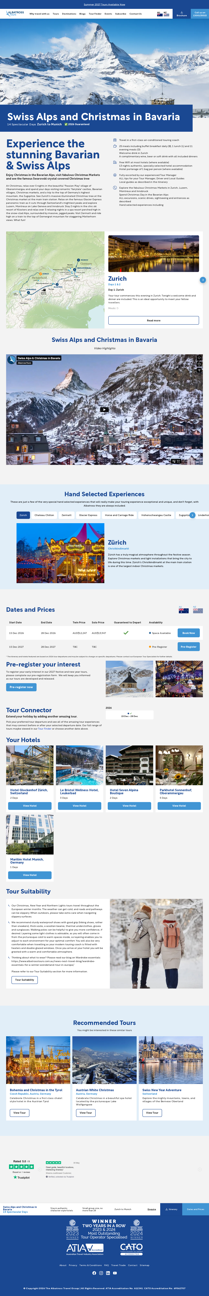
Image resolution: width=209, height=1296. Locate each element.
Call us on (200, 12)
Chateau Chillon (44, 515)
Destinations (69, 13)
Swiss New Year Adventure (161, 1089)
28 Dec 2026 (48, 633)
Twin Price (79, 622)
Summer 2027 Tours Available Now (104, 4)
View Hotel (30, 805)
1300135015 (200, 15)
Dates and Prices (195, 1209)
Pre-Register (188, 646)
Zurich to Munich (34, 124)
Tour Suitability (24, 979)
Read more (153, 320)
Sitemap (144, 1265)
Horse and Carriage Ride (119, 515)
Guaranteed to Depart (127, 622)
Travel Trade (118, 1265)
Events (108, 13)
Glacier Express (88, 515)
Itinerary (173, 1209)
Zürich (23, 515)
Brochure (182, 15)
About (63, 1265)
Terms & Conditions (90, 1265)
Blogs (82, 13)
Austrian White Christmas (95, 1089)
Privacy (73, 1265)
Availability (156, 622)
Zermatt (66, 515)
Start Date (15, 622)
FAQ (106, 1265)
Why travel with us (39, 13)
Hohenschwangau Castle (156, 515)
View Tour (19, 1112)
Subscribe (120, 13)
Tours (56, 13)
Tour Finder (95, 13)
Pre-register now (21, 687)
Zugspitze (184, 515)
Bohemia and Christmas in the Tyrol (36, 1089)
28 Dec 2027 (48, 646)
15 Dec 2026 (16, 633)
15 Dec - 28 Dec (129, 716)
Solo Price (98, 622)
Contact (133, 1265)
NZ (165, 12)
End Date (46, 622)
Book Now (189, 633)
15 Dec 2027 (16, 646)
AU (158, 12)
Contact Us (135, 13)
